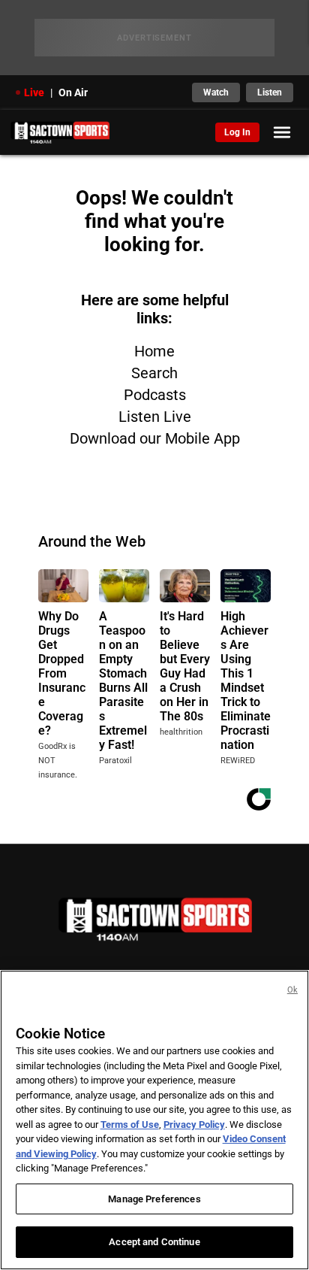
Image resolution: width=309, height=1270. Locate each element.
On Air (73, 92)
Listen (269, 92)
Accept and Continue (154, 1241)
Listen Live (154, 417)
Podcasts (155, 395)
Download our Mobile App (155, 438)
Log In (237, 132)
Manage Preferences (154, 1199)
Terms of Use (129, 1124)
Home (154, 351)
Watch (216, 92)
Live (34, 92)
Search (154, 373)
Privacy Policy (194, 1124)
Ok (292, 990)
